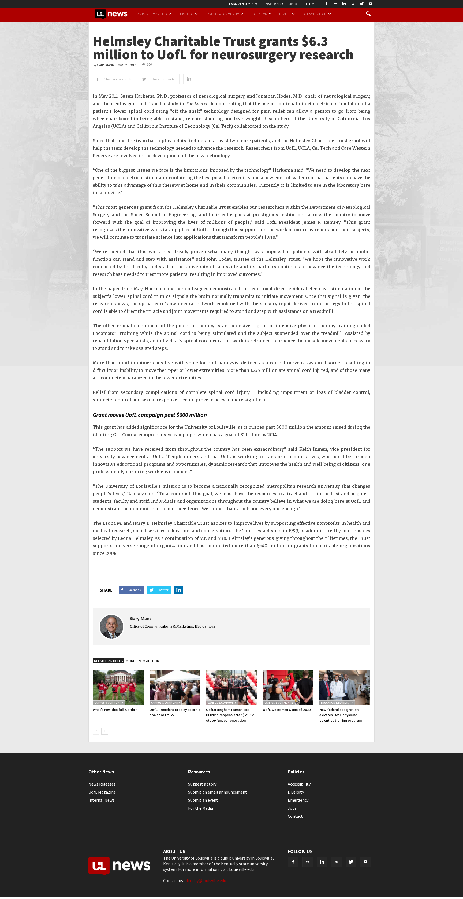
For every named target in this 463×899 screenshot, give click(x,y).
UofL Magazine (102, 792)
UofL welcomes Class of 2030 (287, 710)
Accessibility (299, 784)
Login (307, 4)
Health (284, 14)
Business (186, 14)
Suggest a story (202, 784)
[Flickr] (335, 4)
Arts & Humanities (152, 14)
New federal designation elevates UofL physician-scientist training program (340, 715)
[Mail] (353, 4)
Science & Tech (315, 14)
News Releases (274, 4)
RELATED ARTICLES (108, 660)
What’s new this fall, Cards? (115, 710)
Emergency (298, 800)
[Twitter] (362, 4)
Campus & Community (222, 14)
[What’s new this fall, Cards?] (118, 687)
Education (259, 14)
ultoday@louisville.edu (205, 880)
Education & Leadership (337, 702)
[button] (368, 14)
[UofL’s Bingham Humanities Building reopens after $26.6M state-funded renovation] (231, 687)
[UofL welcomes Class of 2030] (288, 687)
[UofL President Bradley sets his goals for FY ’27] (175, 687)
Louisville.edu (241, 869)
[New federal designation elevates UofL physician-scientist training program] (344, 687)
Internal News (101, 800)
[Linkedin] (344, 4)
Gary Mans (105, 65)
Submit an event (203, 800)
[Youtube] (371, 4)
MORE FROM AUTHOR (142, 660)
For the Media (200, 808)
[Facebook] (326, 4)
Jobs (292, 808)
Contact (293, 4)
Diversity (296, 792)
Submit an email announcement (217, 792)
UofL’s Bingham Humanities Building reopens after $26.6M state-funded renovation (230, 715)
